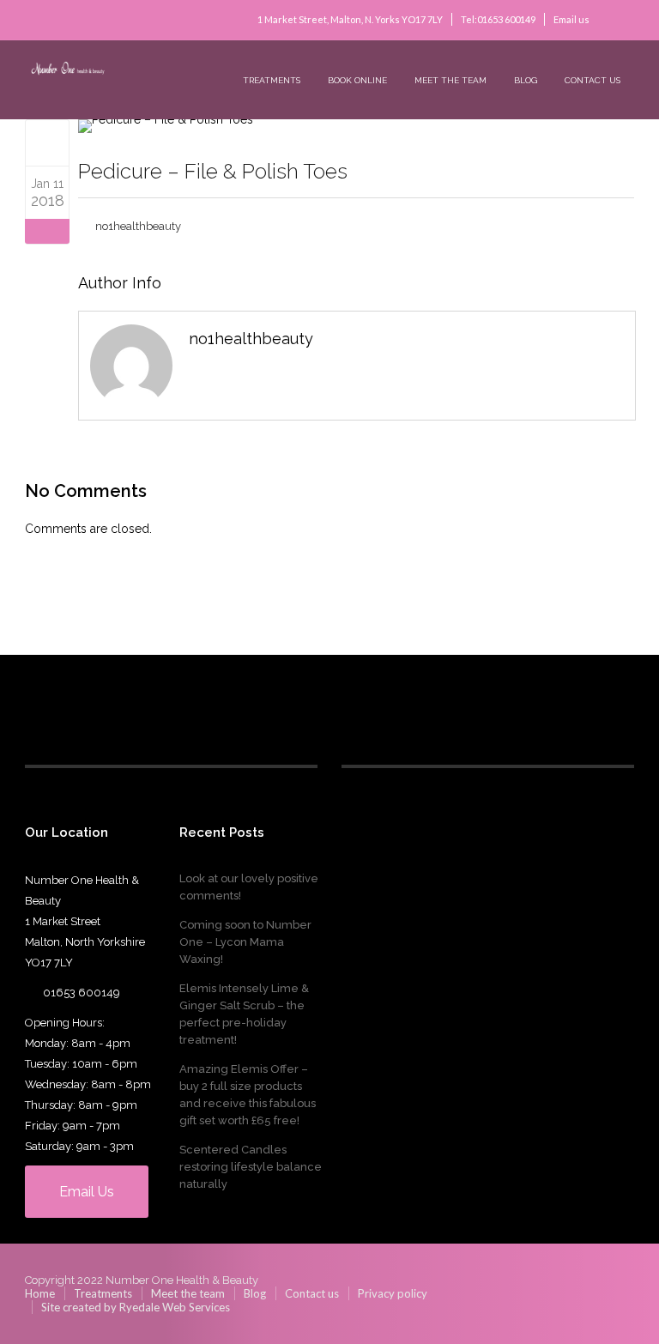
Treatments (271, 80)
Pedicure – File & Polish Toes (213, 171)
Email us (571, 19)
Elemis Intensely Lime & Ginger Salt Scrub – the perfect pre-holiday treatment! (244, 1014)
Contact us (592, 80)
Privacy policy (392, 1293)
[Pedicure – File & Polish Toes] (47, 142)
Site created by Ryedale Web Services (135, 1307)
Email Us (86, 1192)
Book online (357, 80)
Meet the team (450, 80)
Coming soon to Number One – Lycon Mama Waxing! (245, 942)
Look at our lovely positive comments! (248, 887)
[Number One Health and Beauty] (153, 71)
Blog (525, 80)
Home (40, 1293)
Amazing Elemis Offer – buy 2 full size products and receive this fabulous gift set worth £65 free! (247, 1094)
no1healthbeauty (138, 226)
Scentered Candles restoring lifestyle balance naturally (250, 1166)
